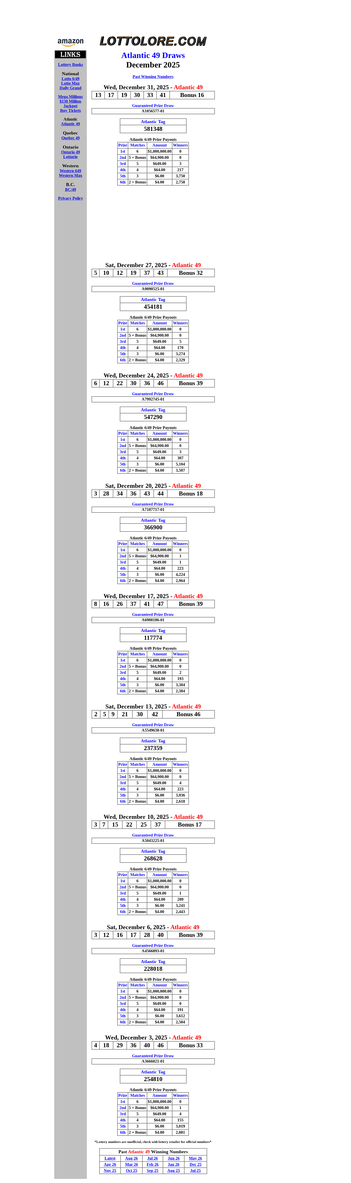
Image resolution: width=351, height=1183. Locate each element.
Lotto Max (70, 83)
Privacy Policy (70, 198)
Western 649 (70, 171)
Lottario (70, 156)
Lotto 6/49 (70, 78)
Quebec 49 (70, 138)
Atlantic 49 (70, 124)
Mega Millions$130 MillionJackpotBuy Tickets (70, 103)
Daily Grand (70, 88)
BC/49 (70, 189)
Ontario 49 (70, 152)
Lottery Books (70, 64)
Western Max (70, 175)
